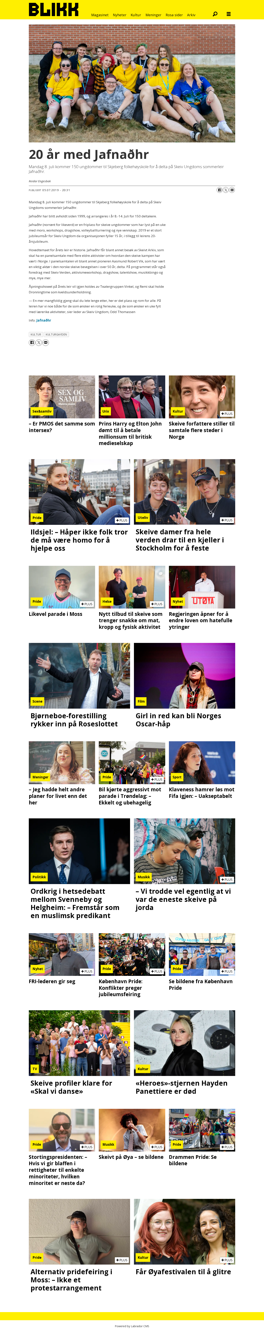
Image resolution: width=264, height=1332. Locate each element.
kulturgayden (56, 334)
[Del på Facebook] (219, 190)
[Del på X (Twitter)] (226, 190)
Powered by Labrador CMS (132, 1326)
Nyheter (119, 15)
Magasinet (100, 15)
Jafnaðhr (43, 320)
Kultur (136, 15)
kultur (36, 334)
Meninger (153, 15)
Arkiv (191, 15)
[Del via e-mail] (232, 190)
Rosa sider (174, 15)
